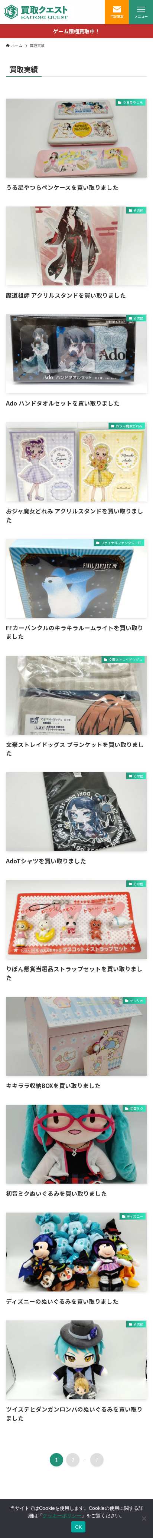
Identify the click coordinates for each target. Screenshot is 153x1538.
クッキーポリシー (62, 1515)
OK (78, 1527)
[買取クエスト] (38, 12)
